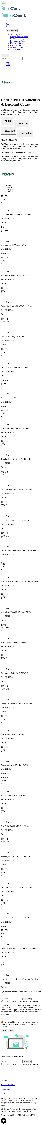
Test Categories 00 (17, 35)
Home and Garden (17, 43)
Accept (11, 1030)
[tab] (7, 121)
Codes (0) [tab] (9, 187)
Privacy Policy (6, 1089)
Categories (9, 67)
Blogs (8, 24)
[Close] (2, 20)
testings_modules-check (19, 37)
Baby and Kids (15, 45)
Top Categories (12, 30)
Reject (4, 1030)
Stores (8, 26)
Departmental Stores (17, 41)
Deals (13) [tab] (9, 190)
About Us (4, 1080)
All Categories (15, 49)
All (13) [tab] (8, 185)
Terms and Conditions (8, 1085)
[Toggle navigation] (3, 3)
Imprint (3, 1094)
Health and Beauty (17, 39)
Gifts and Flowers (16, 47)
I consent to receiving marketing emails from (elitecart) (21, 1001)
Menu (4, 56)
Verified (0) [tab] (10, 192)
